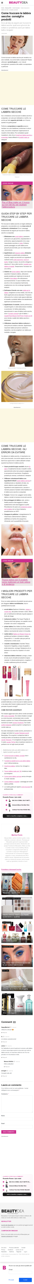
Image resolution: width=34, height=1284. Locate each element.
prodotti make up (24, 137)
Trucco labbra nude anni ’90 (13, 771)
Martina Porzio (17, 835)
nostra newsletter (9, 716)
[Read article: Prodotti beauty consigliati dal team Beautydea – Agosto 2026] (17, 884)
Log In (25, 1251)
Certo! (25, 1280)
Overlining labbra (9, 766)
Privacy (3, 1249)
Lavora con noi (19, 1249)
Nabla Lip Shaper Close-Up (21, 634)
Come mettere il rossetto (11, 782)
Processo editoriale (14, 1247)
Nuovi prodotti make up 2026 (11, 898)
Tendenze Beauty (8, 946)
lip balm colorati (13, 314)
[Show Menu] (2, 2)
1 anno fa (14, 1027)
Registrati (18, 1251)
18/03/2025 (4, 33)
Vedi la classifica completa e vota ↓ (17, 816)
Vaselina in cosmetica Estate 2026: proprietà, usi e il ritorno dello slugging (15, 988)
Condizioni (10, 1249)
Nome (3, 1115)
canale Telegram (6, 740)
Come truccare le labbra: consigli (14, 756)
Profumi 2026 (7, 922)
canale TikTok (11, 742)
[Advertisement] (17, 88)
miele (21, 243)
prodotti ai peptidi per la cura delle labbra (17, 761)
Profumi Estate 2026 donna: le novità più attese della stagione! (16, 940)
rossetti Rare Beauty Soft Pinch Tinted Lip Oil (18, 316)
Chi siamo (3, 1247)
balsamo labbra (20, 253)
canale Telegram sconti (22, 733)
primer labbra (16, 272)
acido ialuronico (18, 260)
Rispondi (5, 1032)
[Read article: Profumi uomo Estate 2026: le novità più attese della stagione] (17, 1004)
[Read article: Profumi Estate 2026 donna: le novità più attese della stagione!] (17, 932)
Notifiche (11, 1251)
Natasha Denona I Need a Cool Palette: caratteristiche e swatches (16, 915)
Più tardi (11, 1280)
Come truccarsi (16, 8)
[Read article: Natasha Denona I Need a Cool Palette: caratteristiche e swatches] (17, 908)
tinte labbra (13, 278)
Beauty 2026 (8, 8)
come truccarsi (25, 787)
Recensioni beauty (8, 874)
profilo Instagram (6, 725)
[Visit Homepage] (18, 2)
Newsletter (4, 1251)
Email (3, 1123)
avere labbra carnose (23, 481)
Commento (5, 1094)
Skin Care (6, 970)
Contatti (23, 1247)
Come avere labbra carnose (12, 776)
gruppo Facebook (18, 723)
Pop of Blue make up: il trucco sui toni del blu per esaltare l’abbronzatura (16, 964)
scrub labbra (19, 236)
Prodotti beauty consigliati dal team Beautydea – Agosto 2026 (14, 891)
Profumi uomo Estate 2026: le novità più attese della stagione (16, 1012)
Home (2, 8)
